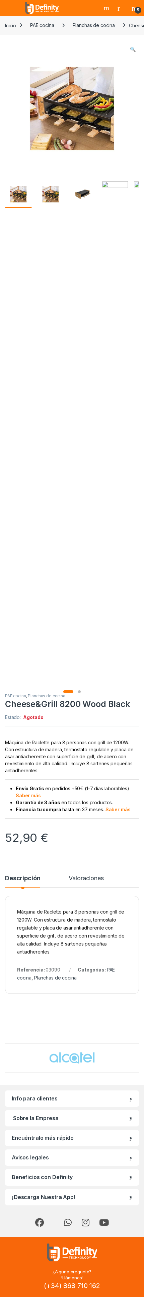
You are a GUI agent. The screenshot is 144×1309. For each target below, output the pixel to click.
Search (107, 8)
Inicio (10, 25)
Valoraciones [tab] (86, 878)
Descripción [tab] (22, 878)
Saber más (28, 795)
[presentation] (137, 1058)
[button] (133, 49)
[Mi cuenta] (121, 8)
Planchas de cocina (94, 25)
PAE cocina (42, 25)
